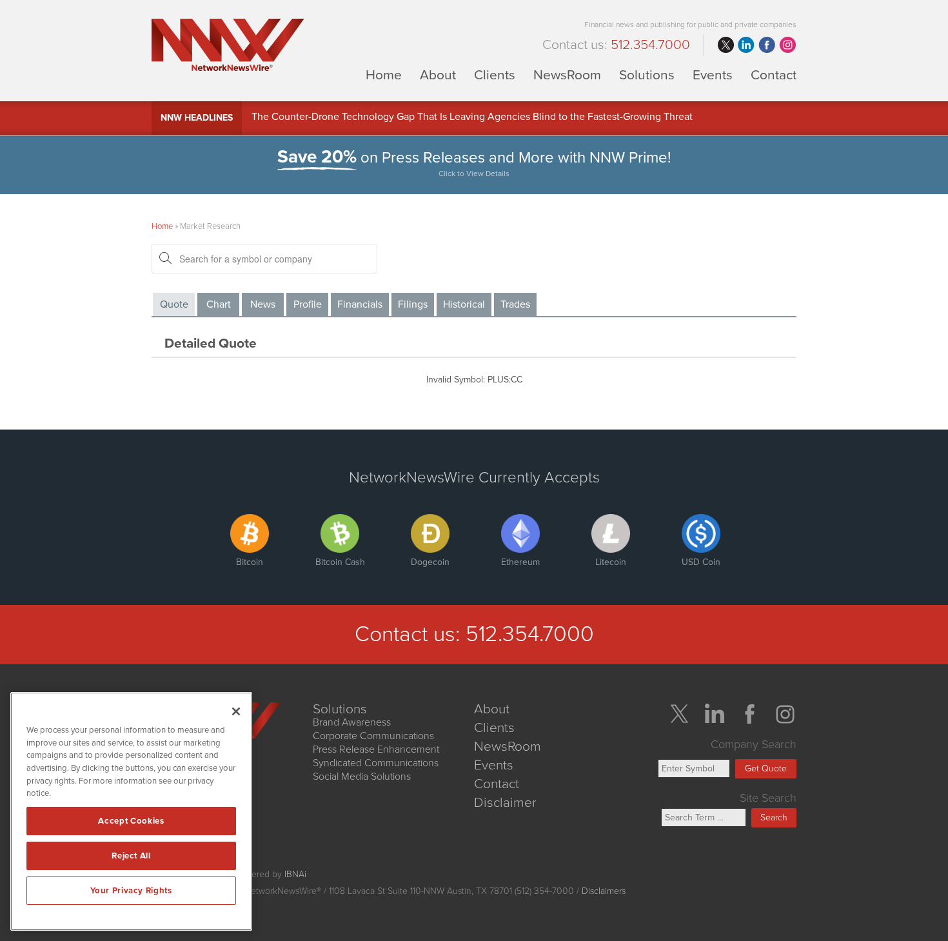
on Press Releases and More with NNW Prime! (474, 163)
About (438, 74)
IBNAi (295, 874)
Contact (773, 74)
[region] (131, 811)
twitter (725, 45)
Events (713, 74)
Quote (174, 304)
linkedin (746, 45)
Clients (494, 74)
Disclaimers (604, 891)
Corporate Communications (373, 735)
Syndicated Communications (376, 763)
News (262, 304)
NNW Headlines (197, 117)
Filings (413, 304)
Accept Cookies (131, 821)
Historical (464, 304)
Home (384, 74)
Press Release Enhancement (376, 749)
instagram (787, 45)
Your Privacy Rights (131, 891)
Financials (359, 304)
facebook (766, 45)
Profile (307, 304)
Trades (515, 304)
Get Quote (766, 768)
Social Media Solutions (362, 776)
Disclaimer (505, 803)
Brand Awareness (352, 722)
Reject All (131, 856)
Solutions (647, 74)
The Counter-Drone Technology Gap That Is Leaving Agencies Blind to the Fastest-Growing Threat (472, 118)
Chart (218, 304)
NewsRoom (567, 74)
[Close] (236, 711)
